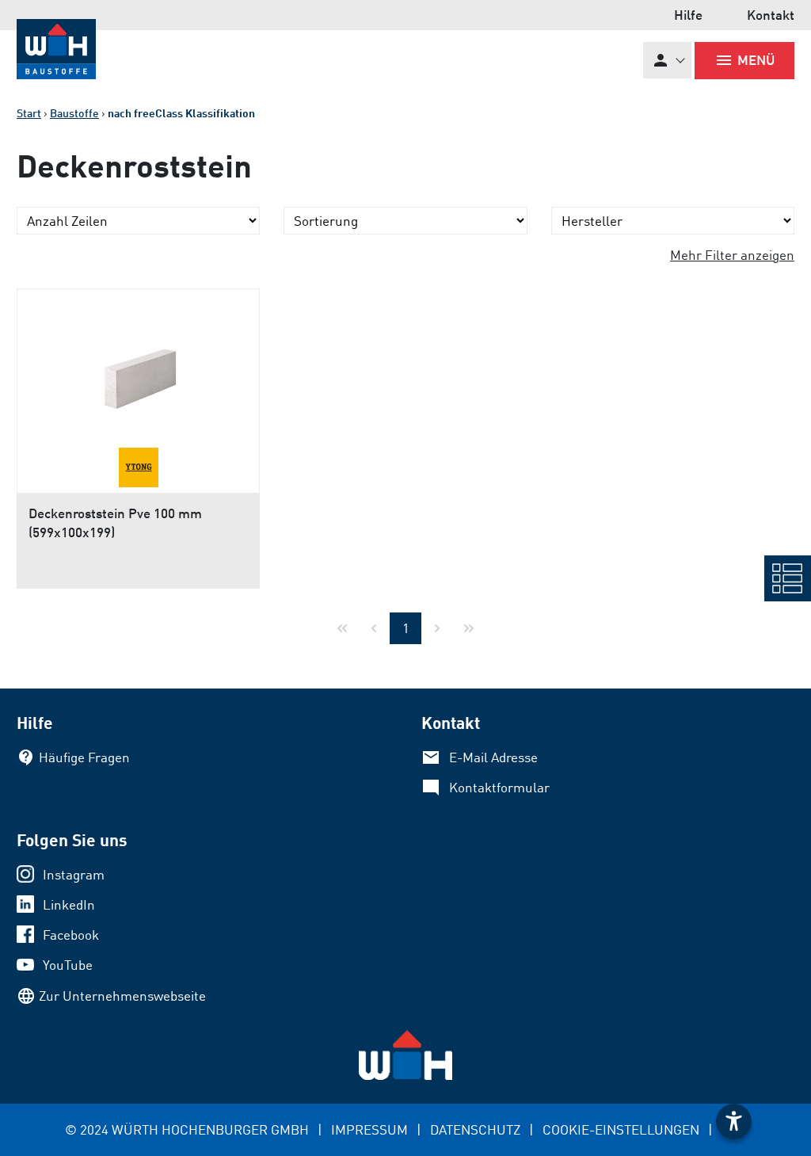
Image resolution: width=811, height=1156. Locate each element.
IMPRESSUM (369, 1129)
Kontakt (770, 14)
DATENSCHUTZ (475, 1129)
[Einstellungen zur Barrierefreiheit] (734, 1121)
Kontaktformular (499, 787)
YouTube (68, 964)
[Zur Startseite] (56, 48)
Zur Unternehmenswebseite (122, 995)
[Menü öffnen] (787, 578)
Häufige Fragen (84, 757)
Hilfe (688, 14)
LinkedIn (69, 904)
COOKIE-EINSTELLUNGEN (621, 1129)
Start (29, 113)
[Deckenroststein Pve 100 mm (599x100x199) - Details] (138, 368)
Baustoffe (74, 113)
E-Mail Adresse (493, 757)
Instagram (74, 874)
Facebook (71, 934)
